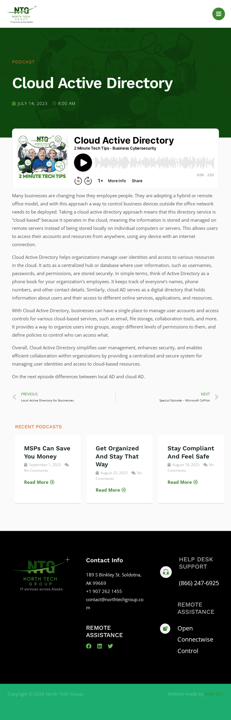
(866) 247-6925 (199, 583)
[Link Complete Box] (48, 469)
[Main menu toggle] (218, 14)
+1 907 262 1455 (104, 591)
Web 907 (214, 694)
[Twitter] (110, 646)
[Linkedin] (99, 646)
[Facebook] (88, 646)
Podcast (23, 62)
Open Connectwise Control (195, 639)
